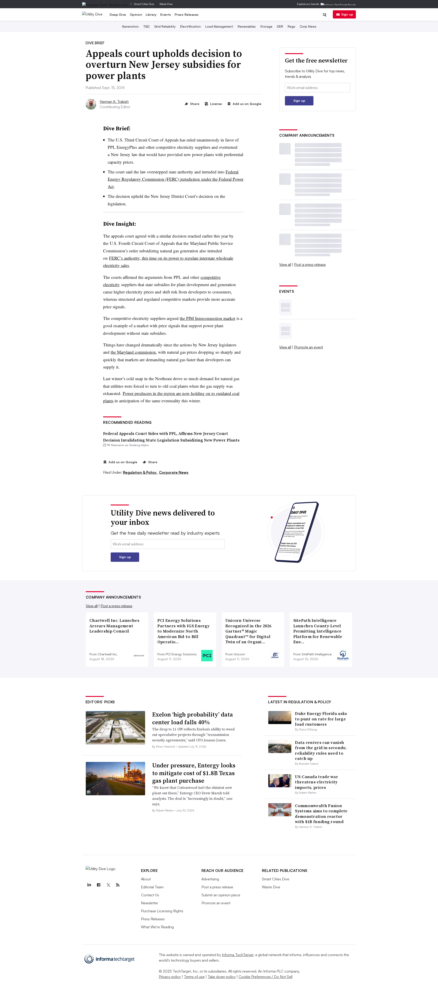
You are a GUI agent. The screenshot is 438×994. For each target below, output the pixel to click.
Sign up (347, 14)
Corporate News (173, 472)
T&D (146, 26)
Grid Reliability (165, 26)
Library (151, 14)
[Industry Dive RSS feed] (118, 885)
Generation (130, 26)
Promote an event (308, 347)
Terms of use (194, 976)
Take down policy (222, 976)
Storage (266, 26)
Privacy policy (170, 976)
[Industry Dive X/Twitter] (108, 885)
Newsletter (149, 903)
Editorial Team (152, 887)
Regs (291, 26)
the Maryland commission (133, 352)
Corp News (308, 26)
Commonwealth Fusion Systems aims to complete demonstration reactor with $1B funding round (321, 813)
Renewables (247, 26)
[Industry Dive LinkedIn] (89, 885)
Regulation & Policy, (140, 472)
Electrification (190, 26)
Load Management (219, 26)
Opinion (136, 14)
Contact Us (150, 895)
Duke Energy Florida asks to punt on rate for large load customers (321, 719)
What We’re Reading (157, 927)
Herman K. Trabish (114, 101)
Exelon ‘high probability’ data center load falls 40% (192, 718)
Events (165, 14)
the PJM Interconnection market (207, 318)
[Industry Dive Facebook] (99, 885)
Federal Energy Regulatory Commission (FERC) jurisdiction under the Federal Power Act (175, 179)
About (146, 879)
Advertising (210, 879)
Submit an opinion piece (220, 895)
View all (285, 264)
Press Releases (187, 14)
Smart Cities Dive (144, 4)
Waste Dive (165, 4)
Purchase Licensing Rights (162, 911)
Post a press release (310, 264)
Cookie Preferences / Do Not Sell (265, 976)
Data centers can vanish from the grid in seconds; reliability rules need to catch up (321, 750)
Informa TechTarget (237, 954)
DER (280, 26)
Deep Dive (118, 14)
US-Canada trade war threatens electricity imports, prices (316, 782)
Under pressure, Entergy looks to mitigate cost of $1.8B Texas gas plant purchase (193, 773)
